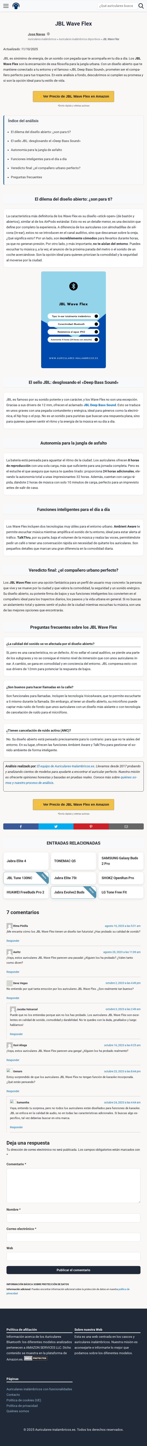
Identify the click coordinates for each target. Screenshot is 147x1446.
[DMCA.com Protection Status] (35, 1359)
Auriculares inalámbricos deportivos (79, 39)
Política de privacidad (22, 1406)
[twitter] (56, 826)
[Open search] (141, 6)
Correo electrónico (21, 1229)
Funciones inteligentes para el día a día (39, 159)
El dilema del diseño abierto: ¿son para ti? (41, 132)
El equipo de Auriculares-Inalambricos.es (65, 766)
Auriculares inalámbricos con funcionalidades (39, 1389)
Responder (13, 940)
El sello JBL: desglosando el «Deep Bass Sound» (46, 141)
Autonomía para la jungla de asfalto (36, 150)
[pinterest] (91, 826)
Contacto (13, 1395)
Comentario (16, 1164)
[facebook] (20, 826)
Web (10, 1248)
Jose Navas (36, 34)
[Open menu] (6, 6)
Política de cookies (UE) (24, 1400)
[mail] (126, 826)
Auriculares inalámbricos (42, 39)
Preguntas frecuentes (26, 177)
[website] (48, 34)
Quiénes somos (18, 1411)
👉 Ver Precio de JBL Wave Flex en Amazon (73, 96)
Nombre (14, 1209)
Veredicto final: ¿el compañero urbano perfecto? (45, 168)
